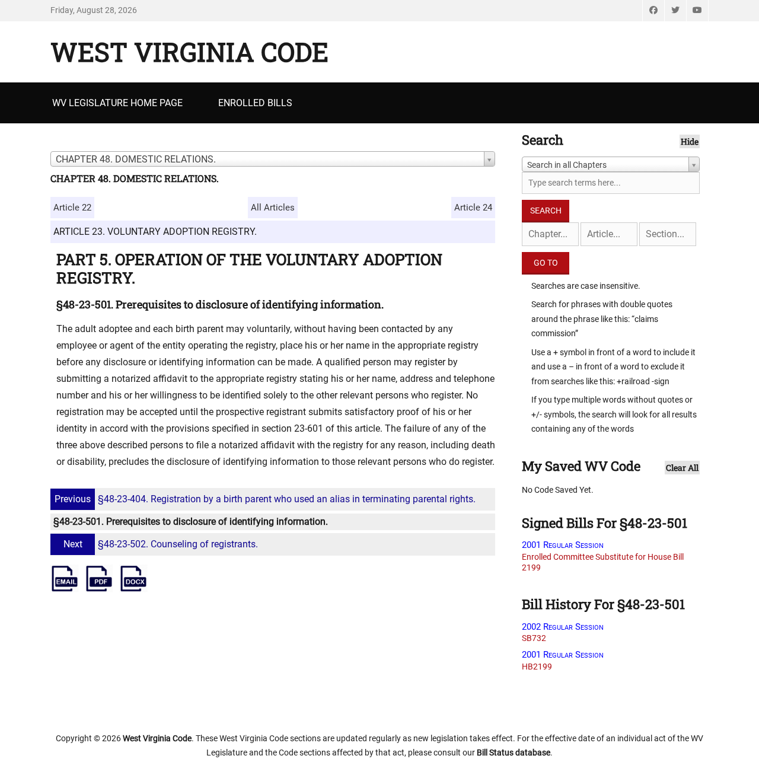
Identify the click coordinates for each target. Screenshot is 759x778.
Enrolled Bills (255, 103)
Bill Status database (513, 752)
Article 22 (72, 207)
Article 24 (473, 207)
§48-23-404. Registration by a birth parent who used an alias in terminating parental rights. (265, 499)
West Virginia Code (189, 51)
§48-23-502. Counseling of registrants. (160, 544)
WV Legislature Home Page (117, 103)
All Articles (273, 207)
